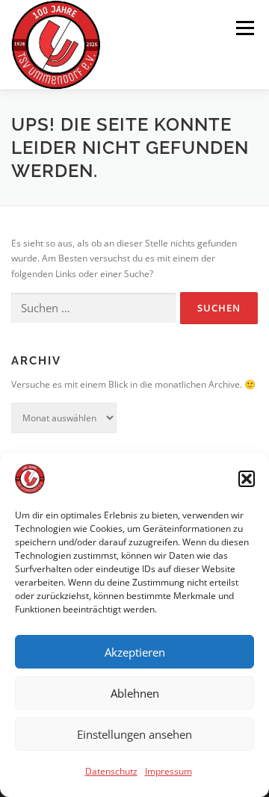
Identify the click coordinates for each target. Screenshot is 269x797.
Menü (244, 28)
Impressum (168, 771)
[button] (246, 478)
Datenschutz (111, 771)
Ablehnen (135, 693)
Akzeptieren (135, 652)
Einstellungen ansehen (134, 734)
